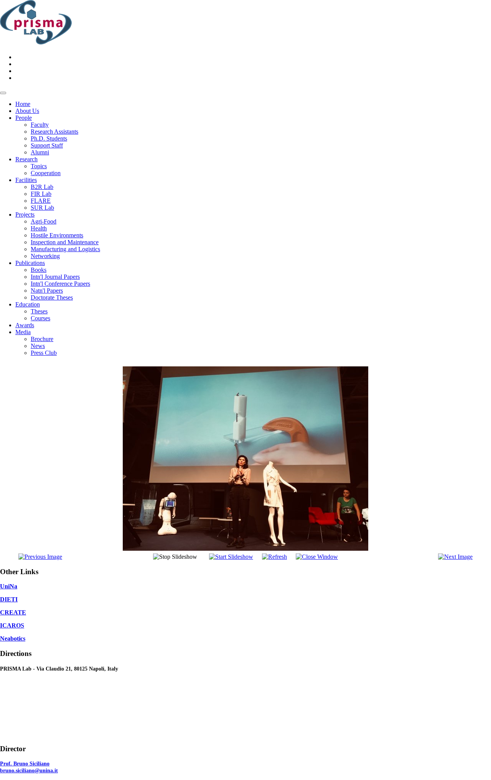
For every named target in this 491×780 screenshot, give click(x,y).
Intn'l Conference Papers (60, 283)
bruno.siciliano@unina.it (29, 770)
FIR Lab (41, 193)
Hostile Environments (57, 235)
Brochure (42, 339)
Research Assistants (54, 131)
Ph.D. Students (49, 138)
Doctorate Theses (52, 297)
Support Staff (47, 145)
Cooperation (46, 173)
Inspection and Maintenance (65, 242)
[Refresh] (274, 556)
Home (22, 104)
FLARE (41, 200)
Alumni (40, 152)
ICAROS (12, 625)
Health (39, 228)
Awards (24, 325)
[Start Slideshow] (231, 556)
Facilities (26, 180)
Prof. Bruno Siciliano (24, 764)
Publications (30, 263)
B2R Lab (42, 187)
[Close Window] (317, 556)
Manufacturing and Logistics (65, 249)
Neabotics (12, 638)
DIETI (9, 599)
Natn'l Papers (47, 290)
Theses (39, 311)
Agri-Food (43, 221)
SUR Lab (42, 207)
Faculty (40, 124)
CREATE (13, 612)
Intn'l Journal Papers (55, 276)
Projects (25, 214)
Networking (45, 256)
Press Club (44, 352)
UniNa (8, 586)
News (38, 346)
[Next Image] (455, 556)
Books (38, 270)
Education (27, 304)
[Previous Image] (40, 556)
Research (26, 159)
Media (23, 332)
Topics (39, 166)
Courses (40, 318)
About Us (27, 111)
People (23, 117)
